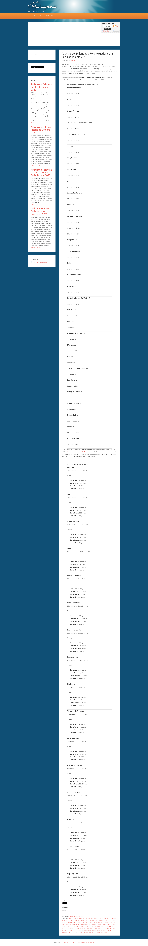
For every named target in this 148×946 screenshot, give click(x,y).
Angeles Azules (93, 918)
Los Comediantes (76, 926)
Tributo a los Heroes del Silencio (96, 932)
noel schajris (76, 928)
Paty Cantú (109, 928)
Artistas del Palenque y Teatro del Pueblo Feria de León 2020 (41, 172)
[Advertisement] (58, 35)
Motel (70, 928)
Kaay (86, 924)
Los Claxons (68, 926)
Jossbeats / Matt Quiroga (98, 922)
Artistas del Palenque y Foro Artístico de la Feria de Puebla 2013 (87, 55)
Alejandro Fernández (82, 918)
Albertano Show (73, 918)
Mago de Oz (100, 926)
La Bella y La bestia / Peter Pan (104, 924)
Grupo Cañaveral (106, 920)
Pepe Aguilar (71, 930)
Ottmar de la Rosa (84, 928)
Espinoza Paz (83, 920)
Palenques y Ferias (78, 916)
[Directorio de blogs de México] (39, 262)
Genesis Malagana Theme (67, 942)
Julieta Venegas (69, 924)
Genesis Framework (81, 942)
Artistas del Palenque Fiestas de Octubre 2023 (41, 87)
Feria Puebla (90, 920)
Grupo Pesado (71, 922)
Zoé (106, 932)
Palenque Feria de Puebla (99, 928)
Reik (80, 930)
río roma (84, 930)
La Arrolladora (91, 924)
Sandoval (88, 930)
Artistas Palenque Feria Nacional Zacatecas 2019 (40, 211)
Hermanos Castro (80, 922)
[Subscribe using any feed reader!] (105, 31)
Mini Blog (70, 916)
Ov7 (91, 928)
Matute (67, 928)
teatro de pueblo (72, 932)
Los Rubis (83, 926)
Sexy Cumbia (95, 930)
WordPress (91, 942)
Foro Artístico (98, 920)
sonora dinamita (103, 930)
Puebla (76, 930)
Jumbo (82, 924)
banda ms (111, 918)
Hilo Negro (88, 922)
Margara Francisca (108, 926)
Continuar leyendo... (36, 123)
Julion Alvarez (76, 924)
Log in (95, 942)
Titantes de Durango (82, 932)
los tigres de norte (91, 926)
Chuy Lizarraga (68, 920)
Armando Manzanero (102, 918)
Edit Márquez (76, 920)
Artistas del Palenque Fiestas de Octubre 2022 (41, 129)
